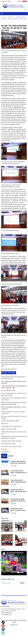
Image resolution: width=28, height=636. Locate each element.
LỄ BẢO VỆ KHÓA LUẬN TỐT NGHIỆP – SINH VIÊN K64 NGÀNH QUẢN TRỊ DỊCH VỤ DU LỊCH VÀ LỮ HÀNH (18, 481)
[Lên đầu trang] (24, 633)
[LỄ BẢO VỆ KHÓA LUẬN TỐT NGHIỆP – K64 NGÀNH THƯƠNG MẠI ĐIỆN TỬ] (5, 510)
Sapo (17, 624)
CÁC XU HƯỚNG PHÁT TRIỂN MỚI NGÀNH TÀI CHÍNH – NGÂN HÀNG (13, 382)
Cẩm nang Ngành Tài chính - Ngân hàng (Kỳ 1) (11, 426)
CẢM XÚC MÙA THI (5, 452)
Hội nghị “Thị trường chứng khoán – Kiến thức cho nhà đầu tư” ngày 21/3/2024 (13, 394)
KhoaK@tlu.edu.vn (8, 614)
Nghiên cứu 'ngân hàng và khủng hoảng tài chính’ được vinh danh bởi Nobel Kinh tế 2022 (13, 403)
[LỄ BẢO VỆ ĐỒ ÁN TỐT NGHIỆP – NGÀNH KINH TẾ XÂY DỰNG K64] (5, 500)
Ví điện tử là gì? (4, 423)
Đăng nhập (3, 1)
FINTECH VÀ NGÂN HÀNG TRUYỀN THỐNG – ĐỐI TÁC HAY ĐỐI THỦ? (13, 408)
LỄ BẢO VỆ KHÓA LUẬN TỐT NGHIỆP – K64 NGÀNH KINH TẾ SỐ (18, 471)
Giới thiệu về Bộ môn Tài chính (8, 390)
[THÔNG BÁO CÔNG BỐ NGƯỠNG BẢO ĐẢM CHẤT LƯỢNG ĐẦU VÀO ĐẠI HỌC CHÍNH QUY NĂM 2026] (5, 463)
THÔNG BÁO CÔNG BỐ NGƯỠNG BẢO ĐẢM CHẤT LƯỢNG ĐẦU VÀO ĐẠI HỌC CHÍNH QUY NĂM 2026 (18, 462)
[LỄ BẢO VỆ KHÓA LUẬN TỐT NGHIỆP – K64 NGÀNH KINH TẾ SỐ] (5, 472)
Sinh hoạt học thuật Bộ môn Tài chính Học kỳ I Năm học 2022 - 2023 (13, 412)
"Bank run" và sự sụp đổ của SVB (8, 429)
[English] (26, 1)
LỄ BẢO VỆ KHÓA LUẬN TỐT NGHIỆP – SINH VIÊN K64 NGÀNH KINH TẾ (18, 490)
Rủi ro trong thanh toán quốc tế (8, 443)
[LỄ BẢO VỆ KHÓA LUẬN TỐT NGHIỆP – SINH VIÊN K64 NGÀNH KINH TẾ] (5, 491)
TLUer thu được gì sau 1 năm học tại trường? (11, 446)
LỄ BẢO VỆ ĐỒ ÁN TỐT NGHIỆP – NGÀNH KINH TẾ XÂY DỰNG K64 (17, 500)
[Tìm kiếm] (25, 9)
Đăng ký (9, 1)
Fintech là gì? (4, 449)
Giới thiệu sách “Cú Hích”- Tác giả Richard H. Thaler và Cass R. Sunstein (13, 399)
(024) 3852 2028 (8, 612)
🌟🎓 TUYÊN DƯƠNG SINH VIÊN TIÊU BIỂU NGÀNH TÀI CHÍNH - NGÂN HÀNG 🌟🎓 (13, 387)
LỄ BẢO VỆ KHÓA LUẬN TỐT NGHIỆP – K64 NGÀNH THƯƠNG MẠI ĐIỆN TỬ (17, 509)
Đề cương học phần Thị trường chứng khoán (11, 441)
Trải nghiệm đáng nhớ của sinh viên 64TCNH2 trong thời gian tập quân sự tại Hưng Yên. (14, 437)
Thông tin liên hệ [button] (5, 606)
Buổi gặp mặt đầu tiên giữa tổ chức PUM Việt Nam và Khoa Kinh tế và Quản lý (13, 377)
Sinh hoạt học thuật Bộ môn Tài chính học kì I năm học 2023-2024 (13, 417)
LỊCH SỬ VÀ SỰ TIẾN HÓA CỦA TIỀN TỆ (10, 421)
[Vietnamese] (24, 1)
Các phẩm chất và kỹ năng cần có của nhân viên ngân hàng (13, 432)
